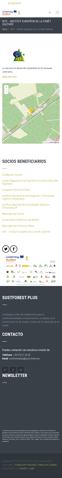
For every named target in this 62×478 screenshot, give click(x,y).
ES (9, 3)
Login (31, 468)
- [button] (6, 92)
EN (13, 3)
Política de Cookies (47, 464)
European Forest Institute (16, 189)
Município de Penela (13, 213)
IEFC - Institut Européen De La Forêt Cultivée (26, 231)
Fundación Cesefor (12, 174)
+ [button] (6, 87)
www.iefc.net (9, 76)
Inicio (4, 29)
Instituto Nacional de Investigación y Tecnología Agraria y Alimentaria (28, 197)
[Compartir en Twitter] (5, 249)
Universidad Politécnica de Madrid (20, 219)
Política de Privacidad (25, 464)
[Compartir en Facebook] (13, 249)
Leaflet (45, 142)
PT (19, 3)
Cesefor (23, 468)
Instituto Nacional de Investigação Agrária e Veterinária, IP (26, 206)
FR (16, 3)
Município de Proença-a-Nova (18, 225)
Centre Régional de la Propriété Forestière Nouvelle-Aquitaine (30, 182)
